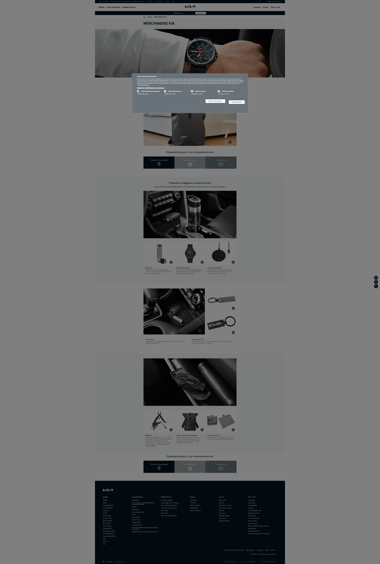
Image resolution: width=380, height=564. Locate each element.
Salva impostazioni (215, 101)
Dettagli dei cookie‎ (143, 94)
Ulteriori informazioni (143, 85)
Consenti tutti (237, 102)
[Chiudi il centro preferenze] (246, 77)
